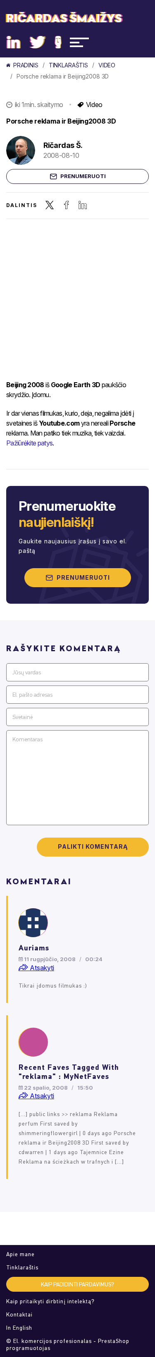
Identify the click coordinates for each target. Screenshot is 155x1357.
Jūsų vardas (26, 672)
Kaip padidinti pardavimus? (77, 1284)
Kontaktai (19, 1314)
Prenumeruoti (83, 176)
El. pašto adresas (32, 694)
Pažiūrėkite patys (29, 443)
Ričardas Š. (63, 145)
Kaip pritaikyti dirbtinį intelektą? (50, 1301)
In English (19, 1327)
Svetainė (22, 717)
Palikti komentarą (93, 846)
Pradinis (25, 65)
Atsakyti (41, 968)
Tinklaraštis (68, 65)
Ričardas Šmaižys (64, 18)
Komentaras (27, 739)
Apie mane (20, 1254)
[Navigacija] (79, 42)
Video (106, 65)
